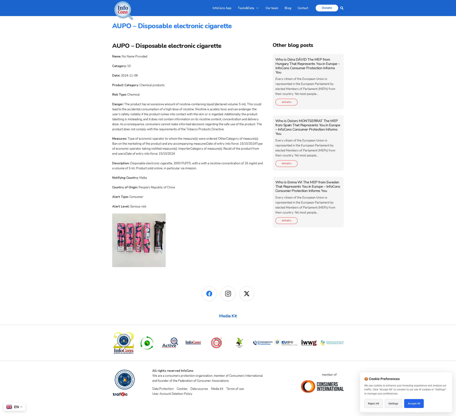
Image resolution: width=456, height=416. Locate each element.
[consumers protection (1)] (262, 342)
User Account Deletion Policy (172, 394)
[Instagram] (228, 293)
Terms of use (235, 389)
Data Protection (163, 389)
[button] (257, 8)
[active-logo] (170, 343)
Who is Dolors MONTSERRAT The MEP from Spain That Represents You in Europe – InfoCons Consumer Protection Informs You (307, 127)
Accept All (414, 403)
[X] (246, 293)
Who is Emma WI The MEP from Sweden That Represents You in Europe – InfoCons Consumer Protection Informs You (307, 186)
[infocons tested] (216, 342)
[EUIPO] (285, 342)
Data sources (199, 389)
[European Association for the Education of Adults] (332, 342)
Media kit (217, 389)
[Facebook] (209, 293)
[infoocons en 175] (193, 342)
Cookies (182, 389)
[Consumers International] (322, 386)
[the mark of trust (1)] (239, 342)
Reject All (373, 403)
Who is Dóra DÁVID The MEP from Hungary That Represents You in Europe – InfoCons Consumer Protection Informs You (307, 66)
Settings (393, 403)
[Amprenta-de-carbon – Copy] (147, 342)
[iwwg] (309, 342)
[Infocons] (123, 342)
